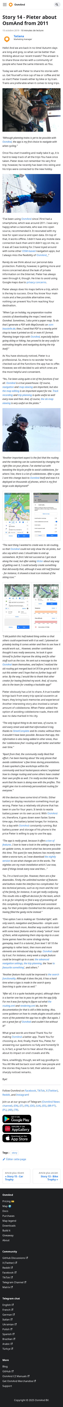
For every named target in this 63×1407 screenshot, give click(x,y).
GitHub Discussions (13, 1258)
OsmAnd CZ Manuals (14, 1376)
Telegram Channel (12, 1282)
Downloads (9, 1225)
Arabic (6, 1344)
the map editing (10, 391)
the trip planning (33, 963)
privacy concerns (36, 282)
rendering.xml (27, 1005)
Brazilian (7, 1339)
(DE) (32, 1105)
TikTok (41, 1090)
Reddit (6, 1094)
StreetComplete (21, 731)
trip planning (25, 395)
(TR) (16, 1109)
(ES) (44, 1105)
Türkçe (6, 1348)
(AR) (10, 1109)
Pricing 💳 (8, 1201)
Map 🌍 (6, 1206)
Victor (40, 561)
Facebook (30, 1090)
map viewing (26, 387)
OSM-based (29, 251)
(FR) (26, 1105)
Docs (5, 1211)
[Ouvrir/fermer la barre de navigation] (4, 4)
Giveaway (7, 1235)
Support (7, 1386)
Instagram (22, 1094)
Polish (5, 1329)
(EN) (16, 1105)
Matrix (6, 1287)
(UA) (38, 1105)
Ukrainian (8, 1324)
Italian (6, 1319)
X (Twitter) (52, 1090)
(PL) (4, 1109)
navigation (8, 387)
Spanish (7, 1334)
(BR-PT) (52, 1105)
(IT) (21, 1105)
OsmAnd (7, 141)
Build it (6, 1230)
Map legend (9, 1220)
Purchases (8, 1216)
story (14, 1152)
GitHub (6, 1371)
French (6, 1309)
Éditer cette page (16, 1159)
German (7, 1314)
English (6, 1305)
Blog (5, 1366)
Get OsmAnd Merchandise (17, 1381)
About (5, 1240)
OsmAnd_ (42, 255)
